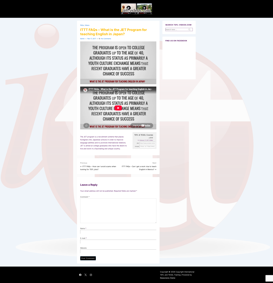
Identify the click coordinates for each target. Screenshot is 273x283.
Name (82, 228)
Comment (84, 197)
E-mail (82, 238)
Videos (87, 25)
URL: (138, 143)
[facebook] (80, 275)
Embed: (137, 146)
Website (83, 248)
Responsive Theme (167, 278)
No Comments (106, 39)
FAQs (82, 25)
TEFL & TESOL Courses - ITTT (143, 136)
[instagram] (91, 275)
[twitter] (86, 275)
